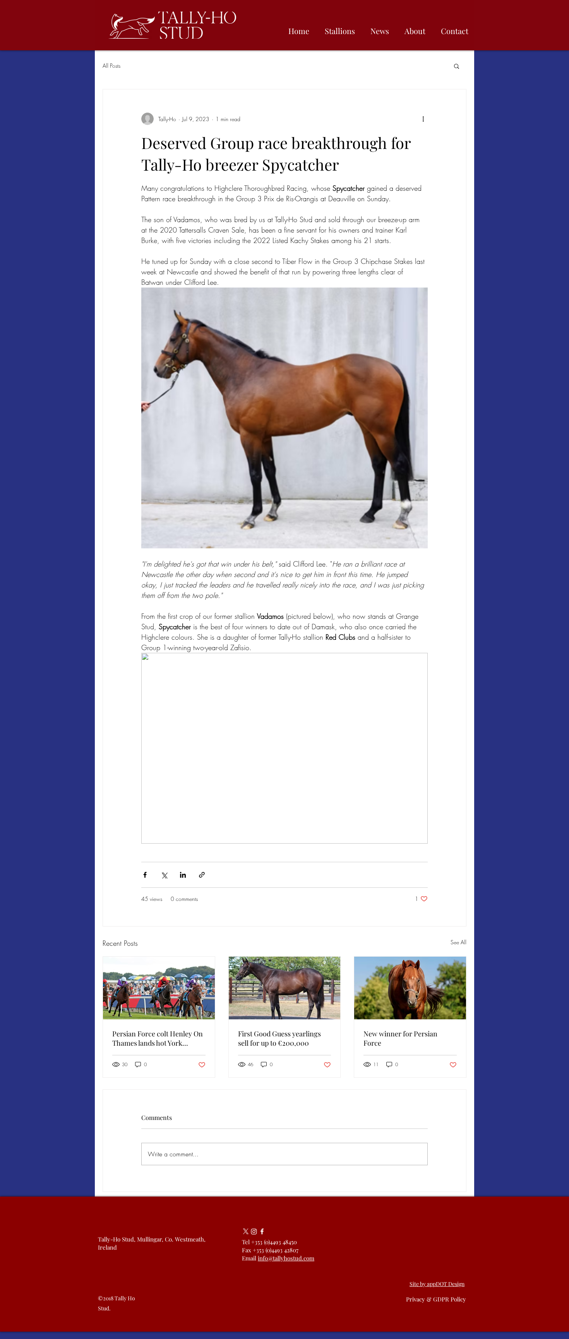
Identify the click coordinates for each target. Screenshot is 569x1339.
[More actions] (423, 118)
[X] (246, 1231)
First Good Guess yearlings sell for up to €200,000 (279, 1038)
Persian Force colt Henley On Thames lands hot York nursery (157, 1038)
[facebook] (262, 1231)
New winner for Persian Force (400, 1038)
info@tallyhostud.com (286, 1258)
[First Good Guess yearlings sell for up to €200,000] (285, 988)
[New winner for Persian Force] (410, 988)
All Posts (111, 65)
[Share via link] (202, 874)
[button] (456, 66)
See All (458, 942)
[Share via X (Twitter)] (164, 874)
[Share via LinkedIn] (183, 874)
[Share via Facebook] (145, 874)
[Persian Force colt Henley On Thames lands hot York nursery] (159, 988)
